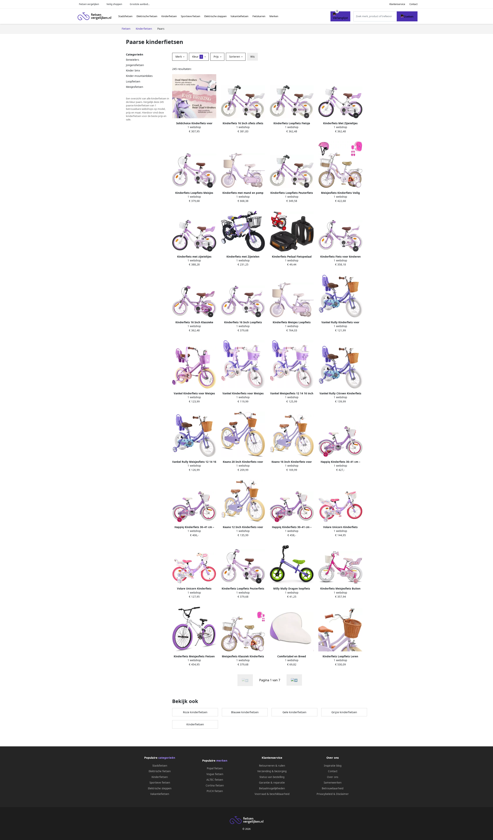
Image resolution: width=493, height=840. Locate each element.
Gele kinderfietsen (294, 712)
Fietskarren (258, 16)
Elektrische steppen (215, 16)
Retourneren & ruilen (272, 765)
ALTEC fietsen (214, 779)
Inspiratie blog (332, 765)
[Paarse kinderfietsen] (294, 680)
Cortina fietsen (215, 785)
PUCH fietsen (215, 791)
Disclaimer (342, 794)
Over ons (332, 777)
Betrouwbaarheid (332, 788)
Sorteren (235, 56)
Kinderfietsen (169, 16)
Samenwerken (332, 782)
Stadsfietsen (125, 16)
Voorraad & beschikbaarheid (272, 794)
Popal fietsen (215, 768)
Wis (252, 56)
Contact (413, 4)
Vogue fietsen (214, 774)
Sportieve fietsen (190, 16)
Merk (179, 56)
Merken (273, 16)
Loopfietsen (133, 81)
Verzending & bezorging (272, 771)
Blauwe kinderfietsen (245, 712)
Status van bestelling (271, 777)
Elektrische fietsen (147, 16)
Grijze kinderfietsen (344, 712)
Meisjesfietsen (134, 87)
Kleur (197, 56)
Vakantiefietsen (239, 16)
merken (221, 760)
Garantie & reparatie (272, 782)
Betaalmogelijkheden (272, 788)
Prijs (216, 56)
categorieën (166, 757)
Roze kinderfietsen (195, 712)
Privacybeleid (325, 794)
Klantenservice (397, 4)
